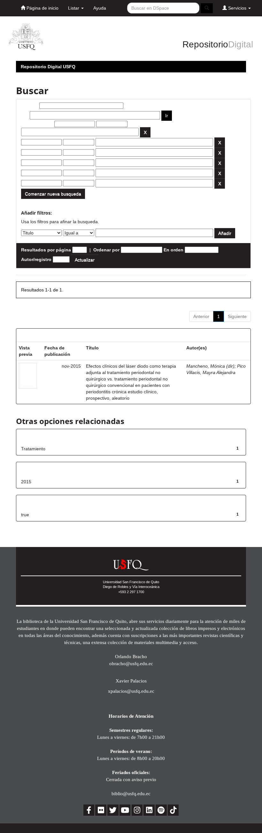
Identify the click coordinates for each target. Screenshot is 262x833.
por (24, 115)
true (25, 514)
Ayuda (99, 8)
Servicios (237, 8)
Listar (74, 8)
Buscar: (29, 105)
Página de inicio (41, 8)
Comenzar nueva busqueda (53, 193)
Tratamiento (33, 448)
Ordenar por (106, 249)
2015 (26, 481)
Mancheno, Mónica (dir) (210, 366)
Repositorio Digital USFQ (48, 66)
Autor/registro (36, 259)
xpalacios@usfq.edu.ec (131, 691)
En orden (173, 249)
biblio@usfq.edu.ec (131, 793)
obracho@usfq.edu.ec (131, 663)
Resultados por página (46, 249)
